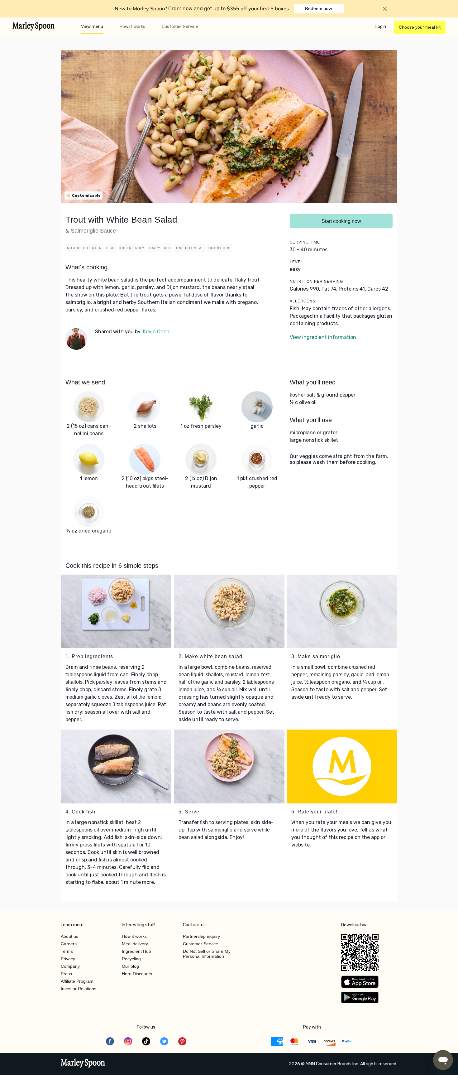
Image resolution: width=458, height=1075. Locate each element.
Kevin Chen (156, 332)
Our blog (130, 966)
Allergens (302, 301)
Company (70, 966)
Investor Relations (78, 988)
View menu (92, 26)
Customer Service (180, 26)
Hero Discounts (137, 973)
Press (66, 973)
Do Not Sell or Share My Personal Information (207, 954)
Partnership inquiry (201, 936)
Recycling (131, 958)
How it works (132, 26)
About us (69, 936)
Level (296, 262)
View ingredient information (323, 337)
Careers (69, 943)
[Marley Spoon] (83, 1063)
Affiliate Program (77, 981)
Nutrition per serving (316, 281)
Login (380, 26)
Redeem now (318, 8)
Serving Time (305, 242)
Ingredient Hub (136, 951)
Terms (67, 951)
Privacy (68, 958)
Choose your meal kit (420, 27)
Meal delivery (135, 943)
